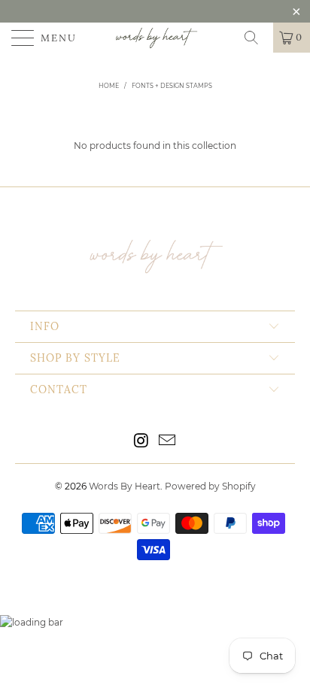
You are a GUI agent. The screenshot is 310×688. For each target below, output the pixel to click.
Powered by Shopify (210, 486)
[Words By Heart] (155, 38)
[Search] (256, 37)
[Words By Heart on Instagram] (141, 442)
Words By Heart (124, 486)
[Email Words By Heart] (168, 442)
